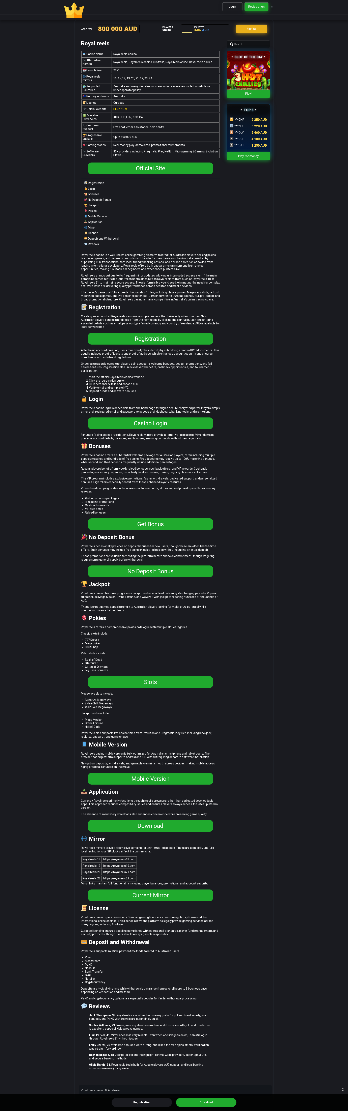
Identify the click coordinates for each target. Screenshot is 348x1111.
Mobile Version (97, 216)
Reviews (93, 244)
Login (91, 188)
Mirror (91, 227)
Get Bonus (150, 524)
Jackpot (93, 205)
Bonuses (93, 194)
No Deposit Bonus (99, 199)
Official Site (150, 168)
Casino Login (150, 423)
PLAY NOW (120, 109)
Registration (95, 183)
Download (150, 825)
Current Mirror (150, 895)
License (92, 233)
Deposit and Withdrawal (103, 238)
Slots (150, 682)
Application (95, 222)
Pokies (92, 210)
